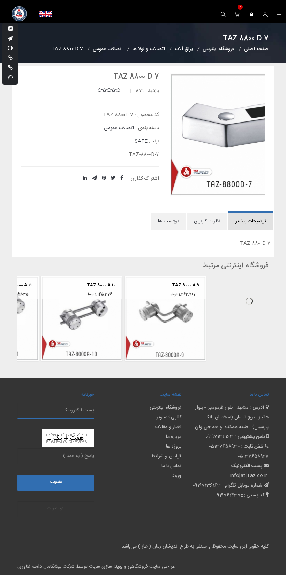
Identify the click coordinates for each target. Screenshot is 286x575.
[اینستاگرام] (10, 29)
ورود (176, 476)
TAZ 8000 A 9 (164, 285)
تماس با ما (171, 466)
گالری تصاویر (169, 417)
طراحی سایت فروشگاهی (150, 566)
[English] (46, 14)
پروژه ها (173, 446)
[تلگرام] (10, 39)
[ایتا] (10, 68)
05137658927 (253, 456)
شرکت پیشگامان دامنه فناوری (46, 566)
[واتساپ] (10, 78)
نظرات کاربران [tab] (207, 221)
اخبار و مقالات (168, 427)
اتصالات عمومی (119, 128)
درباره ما (173, 437)
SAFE (141, 141)
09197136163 (219, 437)
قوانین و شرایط (166, 456)
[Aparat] (10, 49)
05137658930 (224, 446)
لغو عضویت (56, 508)
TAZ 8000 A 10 (80, 285)
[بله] (10, 58)
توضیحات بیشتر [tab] (250, 221)
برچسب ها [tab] (168, 221)
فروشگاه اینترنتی (165, 407)
